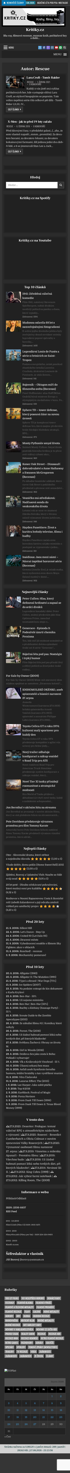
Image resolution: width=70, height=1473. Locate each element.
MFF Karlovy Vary (32, 1325)
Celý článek (15, 109)
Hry (18, 1316)
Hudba (27, 1316)
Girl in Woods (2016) (32, 1050)
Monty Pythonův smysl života (41, 443)
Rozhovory (26, 1342)
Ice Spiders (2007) (30, 984)
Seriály (39, 1342)
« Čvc (7, 1436)
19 (26, 1417)
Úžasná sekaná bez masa (34, 1065)
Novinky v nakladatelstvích (19, 1329)
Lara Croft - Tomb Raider (43, 77)
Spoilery (21, 1347)
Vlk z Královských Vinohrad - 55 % (40, 1061)
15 (52, 1410)
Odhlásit (21, 1198)
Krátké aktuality (46, 1320)
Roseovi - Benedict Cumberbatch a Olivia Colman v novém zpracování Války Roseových (33, 1138)
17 (9, 1417)
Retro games (11, 1342)
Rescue (30, 82)
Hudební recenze (41, 1316)
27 (34, 1424)
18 (17, 1417)
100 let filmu (11, 1298)
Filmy (27, 1311)
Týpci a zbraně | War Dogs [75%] (37, 980)
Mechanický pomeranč (32, 955)
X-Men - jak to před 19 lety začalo (30, 122)
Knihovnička (11, 1320)
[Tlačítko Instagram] (52, 47)
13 (35, 1410)
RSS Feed (11, 1211)
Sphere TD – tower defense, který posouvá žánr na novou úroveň (40, 414)
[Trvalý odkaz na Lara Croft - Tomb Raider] (15, 82)
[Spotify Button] (60, 47)
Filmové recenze (13, 1311)
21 (43, 1417)
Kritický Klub (27, 1320)
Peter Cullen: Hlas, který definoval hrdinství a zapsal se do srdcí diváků (41, 603)
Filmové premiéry (45, 1307)
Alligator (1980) (28, 973)
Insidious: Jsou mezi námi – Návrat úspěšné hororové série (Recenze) (42, 561)
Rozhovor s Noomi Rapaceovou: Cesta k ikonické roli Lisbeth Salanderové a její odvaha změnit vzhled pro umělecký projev (34, 902)
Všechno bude (15, 1159)
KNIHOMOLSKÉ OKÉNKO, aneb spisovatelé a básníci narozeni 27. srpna (42, 694)
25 (17, 1424)
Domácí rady (53, 1298)
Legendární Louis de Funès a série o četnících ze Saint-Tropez (40, 355)
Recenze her (54, 1334)
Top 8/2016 (24, 1088)
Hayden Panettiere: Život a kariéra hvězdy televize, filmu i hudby (42, 531)
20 (34, 1417)
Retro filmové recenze (52, 1338)
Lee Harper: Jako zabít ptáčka (35, 1085)
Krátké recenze (12, 1325)
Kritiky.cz (35, 29)
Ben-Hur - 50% (28, 996)
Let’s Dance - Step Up (32, 932)
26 (26, 1424)
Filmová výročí (43, 1302)
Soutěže (50, 1342)
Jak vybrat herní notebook (35, 1176)
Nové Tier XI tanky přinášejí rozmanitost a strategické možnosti (40, 786)
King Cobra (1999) (37, 1171)
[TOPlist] (10, 1370)
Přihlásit (11, 1198)
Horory (9, 1316)
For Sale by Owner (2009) (22, 675)
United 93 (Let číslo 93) (33, 935)
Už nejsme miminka (31, 1000)
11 (17, 1410)
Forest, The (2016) (30, 1030)
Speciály (9, 1347)
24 (8, 1424)
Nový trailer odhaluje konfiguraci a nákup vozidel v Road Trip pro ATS (40, 756)
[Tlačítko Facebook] (44, 47)
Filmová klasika (25, 1302)
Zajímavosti (45, 1351)
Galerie (36, 1311)
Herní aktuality (51, 1311)
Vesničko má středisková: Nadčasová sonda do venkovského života (38, 502)
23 (60, 1417)
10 (8, 1410)
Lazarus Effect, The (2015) (34, 1081)
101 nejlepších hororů (33, 1298)
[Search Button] (64, 47)
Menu (11, 47)
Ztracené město (29, 939)
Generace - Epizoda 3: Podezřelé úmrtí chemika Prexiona (38, 632)
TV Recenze (22, 1351)
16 (61, 1410)
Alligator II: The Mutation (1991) (38, 977)
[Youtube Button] (56, 47)
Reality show (27, 1334)
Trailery (9, 1351)
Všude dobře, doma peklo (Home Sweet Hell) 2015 (35, 864)
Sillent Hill (26, 928)
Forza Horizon (26, 1096)
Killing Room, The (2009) (34, 1180)
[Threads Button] (48, 47)
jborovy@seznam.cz (32, 1259)
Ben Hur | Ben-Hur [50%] (33, 1004)
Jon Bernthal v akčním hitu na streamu (31, 807)
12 (26, 1410)
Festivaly (9, 1302)
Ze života (39, 1356)
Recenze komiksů (29, 1338)
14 (43, 1410)
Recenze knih (11, 1338)
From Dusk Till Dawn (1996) (34, 1100)
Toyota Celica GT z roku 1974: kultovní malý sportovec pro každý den (41, 730)
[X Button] (40, 47)
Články (49, 1356)
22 (52, 1417)
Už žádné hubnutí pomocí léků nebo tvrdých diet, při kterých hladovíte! (33, 1163)
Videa (33, 1351)
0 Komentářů (35, 84)
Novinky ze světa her (46, 1329)
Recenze (41, 1334)
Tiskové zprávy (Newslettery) (43, 1347)
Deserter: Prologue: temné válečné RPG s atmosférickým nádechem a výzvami (32, 1130)
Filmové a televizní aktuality (19, 1307)
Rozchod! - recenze (31, 951)
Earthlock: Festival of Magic (34, 1092)
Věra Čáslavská (28, 1077)
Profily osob (11, 1334)
